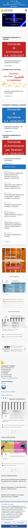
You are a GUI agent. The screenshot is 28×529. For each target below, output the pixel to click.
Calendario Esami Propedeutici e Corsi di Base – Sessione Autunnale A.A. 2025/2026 (14, 196)
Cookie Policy (14, 517)
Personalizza (20, 522)
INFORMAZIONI (8, 65)
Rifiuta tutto (7, 522)
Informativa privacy (8, 519)
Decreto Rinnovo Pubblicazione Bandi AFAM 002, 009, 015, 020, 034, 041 (13, 214)
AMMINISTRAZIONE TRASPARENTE (10, 4)
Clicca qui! (3, 383)
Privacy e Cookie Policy (6, 395)
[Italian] (8, 3)
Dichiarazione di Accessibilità (8, 391)
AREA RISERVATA (13, 6)
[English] (11, 3)
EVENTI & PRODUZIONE (14, 267)
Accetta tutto (14, 526)
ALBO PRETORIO (17, 3)
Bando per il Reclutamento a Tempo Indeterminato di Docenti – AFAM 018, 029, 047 (13, 186)
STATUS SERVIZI (21, 4)
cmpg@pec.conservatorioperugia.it (9, 378)
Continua (7, 241)
